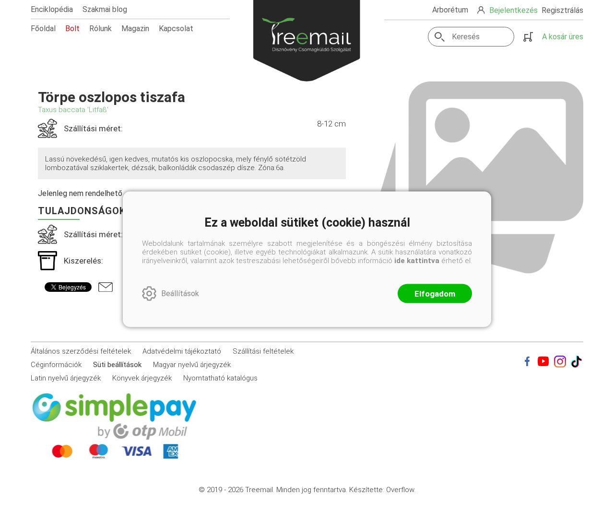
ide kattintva (416, 260)
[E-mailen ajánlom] (105, 287)
